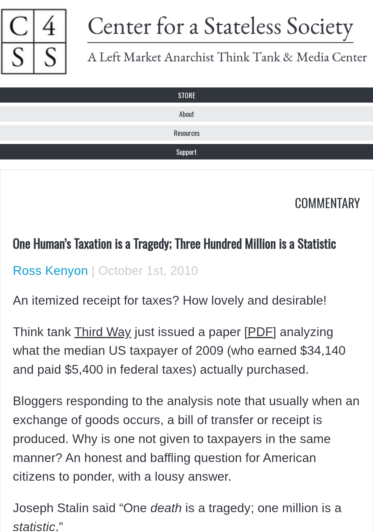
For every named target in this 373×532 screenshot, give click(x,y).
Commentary (327, 202)
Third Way (102, 332)
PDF (260, 332)
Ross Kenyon (50, 271)
